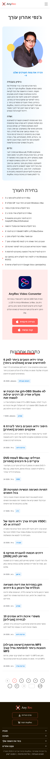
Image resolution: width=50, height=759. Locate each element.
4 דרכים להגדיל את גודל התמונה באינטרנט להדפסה (25, 252)
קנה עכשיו (27, 330)
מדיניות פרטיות (24, 754)
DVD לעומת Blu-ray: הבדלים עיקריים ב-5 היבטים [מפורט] (21, 459)
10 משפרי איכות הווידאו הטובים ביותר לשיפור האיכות (25, 247)
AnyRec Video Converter (25, 293)
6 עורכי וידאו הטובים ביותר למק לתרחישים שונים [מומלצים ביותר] (24, 361)
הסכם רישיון (11, 754)
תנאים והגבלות (38, 754)
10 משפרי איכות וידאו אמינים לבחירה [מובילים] (21, 618)
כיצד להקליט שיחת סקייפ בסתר (17, 208)
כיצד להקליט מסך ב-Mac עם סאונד (18, 236)
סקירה (18, 543)
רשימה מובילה (24, 381)
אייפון (18, 574)
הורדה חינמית (27, 321)
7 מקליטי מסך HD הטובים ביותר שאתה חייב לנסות (25, 241)
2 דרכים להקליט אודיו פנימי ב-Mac (18, 213)
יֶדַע (17, 511)
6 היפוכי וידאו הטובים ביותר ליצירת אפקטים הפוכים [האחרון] (25, 428)
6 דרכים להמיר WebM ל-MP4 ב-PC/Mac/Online (24, 231)
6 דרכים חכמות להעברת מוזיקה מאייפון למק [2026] (23, 554)
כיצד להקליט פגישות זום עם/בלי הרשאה (20, 226)
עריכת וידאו (20, 448)
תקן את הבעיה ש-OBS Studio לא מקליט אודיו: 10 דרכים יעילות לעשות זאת (24, 394)
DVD (18, 479)
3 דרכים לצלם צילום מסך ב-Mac (17, 198)
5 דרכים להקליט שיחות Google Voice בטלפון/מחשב (25, 265)
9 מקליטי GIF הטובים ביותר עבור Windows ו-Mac (24, 203)
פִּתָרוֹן (20, 416)
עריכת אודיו (20, 666)
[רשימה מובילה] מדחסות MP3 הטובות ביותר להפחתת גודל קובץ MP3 (24, 648)
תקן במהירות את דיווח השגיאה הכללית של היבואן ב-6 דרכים (22, 586)
